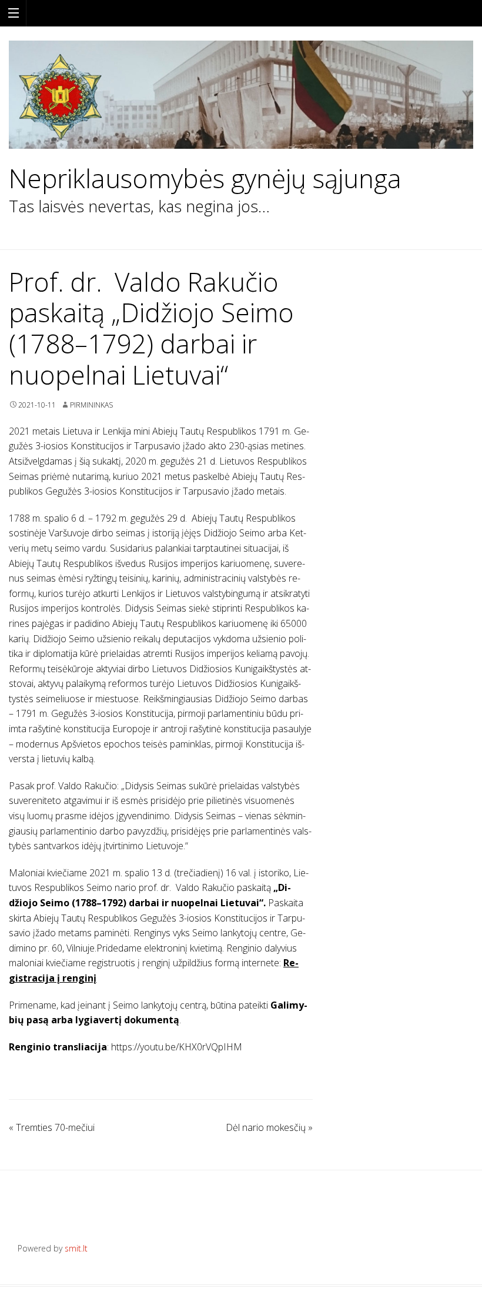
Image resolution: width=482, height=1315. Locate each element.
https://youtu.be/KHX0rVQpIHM (176, 1046)
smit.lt (76, 1248)
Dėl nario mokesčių (269, 1127)
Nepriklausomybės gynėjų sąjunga (205, 178)
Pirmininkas (91, 405)
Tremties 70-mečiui (52, 1127)
